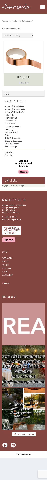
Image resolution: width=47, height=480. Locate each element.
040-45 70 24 (11, 217)
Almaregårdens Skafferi (15, 112)
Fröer (7, 135)
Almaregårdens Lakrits (14, 106)
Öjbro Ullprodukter (13, 126)
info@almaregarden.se (11, 219)
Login (5, 271)
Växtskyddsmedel (12, 143)
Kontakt (6, 268)
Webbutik (5, 21)
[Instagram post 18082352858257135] (23, 366)
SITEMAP (6, 283)
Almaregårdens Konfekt (15, 109)
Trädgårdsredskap (12, 138)
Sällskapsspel (10, 120)
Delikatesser (10, 123)
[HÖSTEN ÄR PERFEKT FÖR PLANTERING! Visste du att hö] (23, 324)
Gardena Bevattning (13, 141)
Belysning (9, 129)
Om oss (6, 265)
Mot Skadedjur (11, 146)
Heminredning (11, 118)
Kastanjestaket (11, 132)
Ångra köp (9, 155)
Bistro (5, 261)
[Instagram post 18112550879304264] (23, 409)
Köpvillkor (9, 152)
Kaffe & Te (9, 115)
